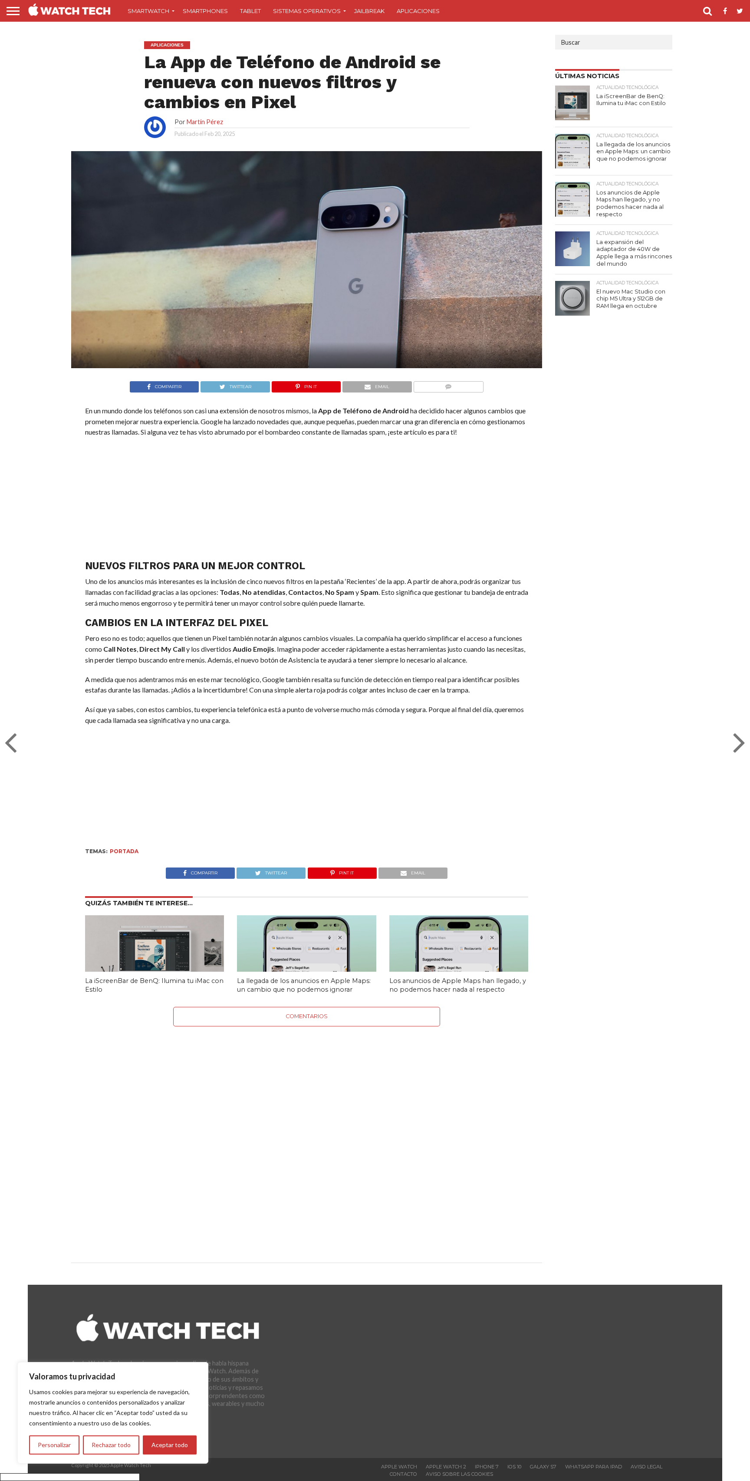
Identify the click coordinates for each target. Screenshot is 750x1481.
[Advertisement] (306, 500)
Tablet (250, 10)
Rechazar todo (111, 1444)
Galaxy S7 (543, 1467)
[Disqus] (306, 1135)
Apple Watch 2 (446, 1467)
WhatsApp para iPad (593, 1467)
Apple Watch (399, 1467)
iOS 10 (514, 1467)
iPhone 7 (487, 1467)
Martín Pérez (205, 121)
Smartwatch (148, 10)
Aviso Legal (646, 1467)
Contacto (403, 1474)
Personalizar (54, 1444)
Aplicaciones (418, 10)
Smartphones (205, 10)
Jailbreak (369, 10)
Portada (124, 851)
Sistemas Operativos (307, 10)
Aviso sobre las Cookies (459, 1474)
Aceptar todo (169, 1444)
